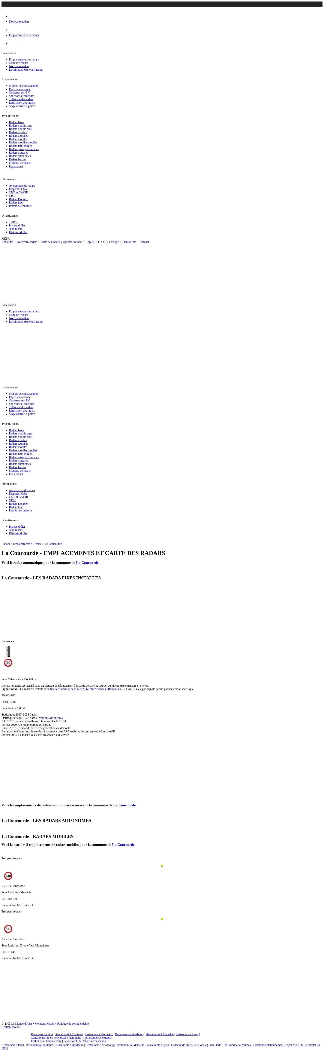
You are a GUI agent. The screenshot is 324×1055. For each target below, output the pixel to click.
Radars (6, 543)
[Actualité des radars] (18, 43)
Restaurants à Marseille (160, 1034)
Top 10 (90, 242)
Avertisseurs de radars (22, 185)
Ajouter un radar (72, 242)
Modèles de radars (20, 162)
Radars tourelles (18, 135)
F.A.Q (102, 242)
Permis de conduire (20, 205)
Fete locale (60, 1037)
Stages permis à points (22, 106)
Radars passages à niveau (24, 149)
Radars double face (20, 128)
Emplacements (21, 543)
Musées (106, 1037)
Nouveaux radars (19, 66)
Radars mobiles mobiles (23, 142)
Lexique (114, 242)
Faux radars (16, 166)
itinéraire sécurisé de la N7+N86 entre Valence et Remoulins (85, 689)
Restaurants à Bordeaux (99, 1034)
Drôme (37, 543)
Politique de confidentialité (73, 1023)
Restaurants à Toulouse (69, 1034)
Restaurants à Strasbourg (129, 1034)
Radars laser (16, 202)
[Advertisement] (162, 272)
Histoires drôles (18, 232)
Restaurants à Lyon (187, 1034)
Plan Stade (74, 1037)
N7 (3, 672)
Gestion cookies (11, 1027)
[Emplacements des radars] (12, 29)
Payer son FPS (72, 1041)
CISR (12, 195)
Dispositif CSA (18, 189)
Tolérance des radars (21, 99)
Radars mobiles (18, 139)
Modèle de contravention (23, 85)
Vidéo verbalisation (94, 1041)
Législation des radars (22, 102)
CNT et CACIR (18, 192)
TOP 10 (13, 222)
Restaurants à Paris (42, 1034)
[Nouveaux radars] (12, 16)
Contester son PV (19, 92)
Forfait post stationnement (46, 1041)
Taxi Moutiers (91, 1037)
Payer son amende (20, 89)
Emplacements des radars (24, 59)
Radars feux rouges (20, 145)
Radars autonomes (20, 156)
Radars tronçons (18, 152)
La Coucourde (53, 543)
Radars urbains (18, 132)
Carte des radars (18, 62)
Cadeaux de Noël (41, 1037)
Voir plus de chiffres (51, 717)
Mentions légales (45, 1023)
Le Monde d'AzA (21, 1023)
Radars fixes (16, 122)
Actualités (7, 242)
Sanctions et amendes (21, 95)
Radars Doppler (18, 199)
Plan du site (129, 242)
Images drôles (17, 225)
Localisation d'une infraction (26, 69)
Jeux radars (15, 228)
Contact (144, 242)
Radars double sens (20, 125)
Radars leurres (17, 159)
